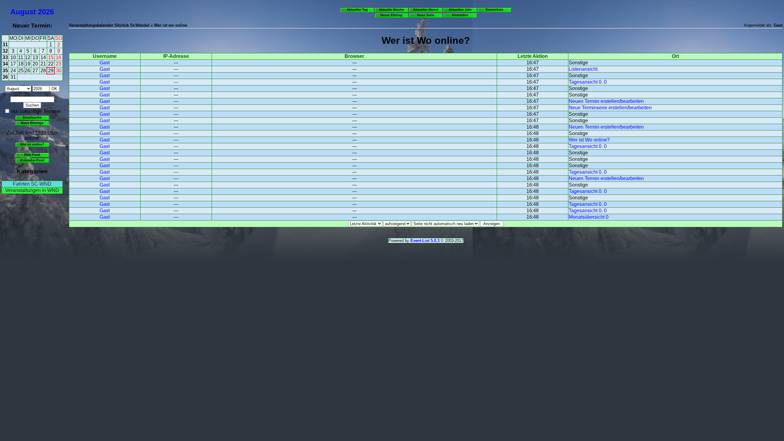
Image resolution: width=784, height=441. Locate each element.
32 (5, 51)
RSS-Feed (32, 154)
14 (43, 57)
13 (35, 57)
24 (13, 70)
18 (21, 63)
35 (5, 70)
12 (27, 57)
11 (20, 57)
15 (51, 57)
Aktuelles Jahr (460, 9)
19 (27, 63)
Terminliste (494, 9)
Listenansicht (583, 69)
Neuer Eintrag (391, 15)
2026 (46, 12)
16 (58, 57)
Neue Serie (425, 15)
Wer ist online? (32, 144)
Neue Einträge (32, 123)
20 (35, 63)
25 (21, 70)
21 (43, 63)
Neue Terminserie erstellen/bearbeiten (610, 107)
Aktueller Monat (426, 9)
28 (43, 70)
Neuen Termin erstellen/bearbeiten (606, 101)
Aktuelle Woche (391, 9)
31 (5, 44)
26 (27, 70)
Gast (105, 62)
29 (51, 70)
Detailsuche (32, 117)
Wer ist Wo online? (589, 139)
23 (58, 63)
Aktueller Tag (357, 9)
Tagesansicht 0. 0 (588, 82)
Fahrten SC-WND (32, 184)
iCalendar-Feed (32, 160)
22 (51, 63)
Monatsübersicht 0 (589, 217)
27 (35, 70)
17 (13, 63)
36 (5, 77)
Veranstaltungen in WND (32, 190)
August (23, 12)
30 (59, 70)
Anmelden (460, 15)
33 (5, 57)
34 (5, 63)
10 (13, 57)
